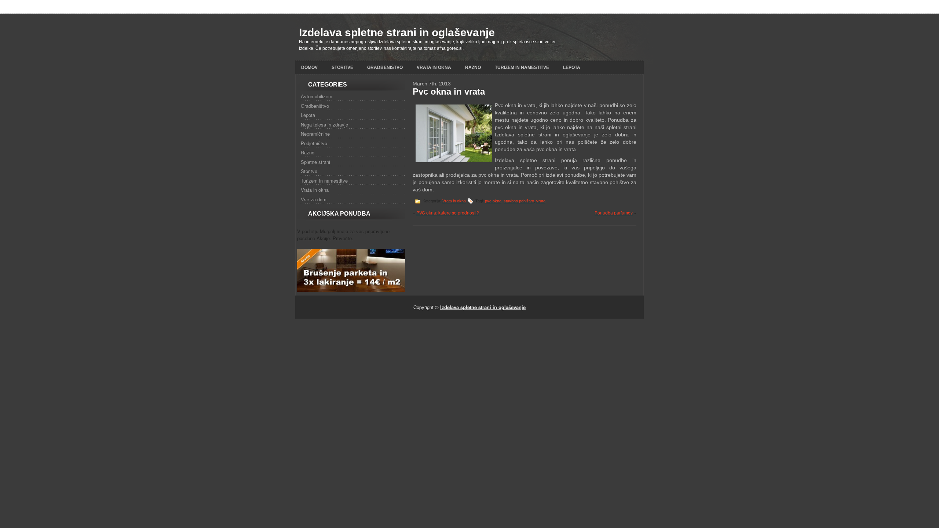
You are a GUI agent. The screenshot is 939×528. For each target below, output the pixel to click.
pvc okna (493, 201)
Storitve (342, 67)
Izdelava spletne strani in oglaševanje (397, 32)
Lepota (571, 67)
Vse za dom (313, 199)
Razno (473, 67)
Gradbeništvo (385, 67)
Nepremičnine (315, 133)
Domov (309, 67)
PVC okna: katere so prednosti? (447, 212)
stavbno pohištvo (519, 201)
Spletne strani (315, 161)
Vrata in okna (434, 67)
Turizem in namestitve (522, 67)
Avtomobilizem (316, 96)
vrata (540, 201)
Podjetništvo (314, 143)
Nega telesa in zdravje (324, 124)
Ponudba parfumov (614, 212)
